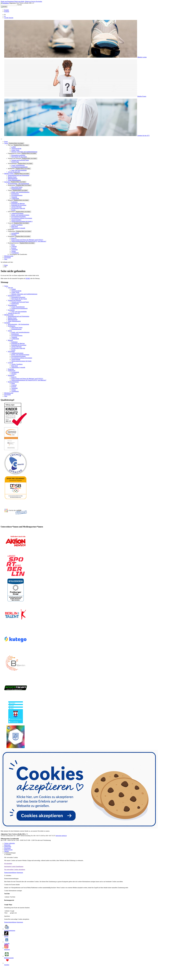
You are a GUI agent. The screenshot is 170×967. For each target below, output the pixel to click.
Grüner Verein (15, 150)
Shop (5, 259)
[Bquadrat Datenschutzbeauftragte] (15, 674)
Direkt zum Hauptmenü (7, 1)
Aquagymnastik (16, 220)
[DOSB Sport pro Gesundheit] (15, 498)
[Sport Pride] (15, 747)
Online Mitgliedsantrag (14, 180)
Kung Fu (13, 238)
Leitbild (13, 147)
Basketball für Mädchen (18, 203)
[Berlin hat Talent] (15, 625)
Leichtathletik (15, 233)
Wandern (13, 234)
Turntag (13, 251)
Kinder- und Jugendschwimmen (20, 215)
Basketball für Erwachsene (18, 205)
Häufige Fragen (141, 96)
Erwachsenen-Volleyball (18, 208)
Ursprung (14, 246)
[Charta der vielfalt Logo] (15, 523)
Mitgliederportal (8, 256)
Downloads (7, 257)
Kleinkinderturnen (16, 188)
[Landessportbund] (15, 576)
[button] (85, 791)
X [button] (7, 854)
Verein (6, 143)
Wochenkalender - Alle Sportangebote (18, 183)
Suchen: (19, 4)
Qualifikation (15, 252)
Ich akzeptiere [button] (8, 863)
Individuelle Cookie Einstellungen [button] (13, 866)
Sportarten (7, 182)
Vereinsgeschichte (16, 148)
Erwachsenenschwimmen (18, 216)
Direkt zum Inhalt (19, 1)
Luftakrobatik (15, 198)
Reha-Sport (14, 226)
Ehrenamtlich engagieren (18, 155)
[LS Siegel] (15, 474)
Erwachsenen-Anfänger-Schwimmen (21, 218)
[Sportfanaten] (15, 698)
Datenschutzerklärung (10, 872)
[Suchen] (4, 7)
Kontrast (6, 11)
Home (6, 141)
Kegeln (13, 210)
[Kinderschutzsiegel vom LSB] (15, 425)
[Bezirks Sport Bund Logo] (15, 723)
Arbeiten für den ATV (143, 135)
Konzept (13, 248)
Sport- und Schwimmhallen (19, 170)
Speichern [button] (7, 916)
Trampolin (14, 197)
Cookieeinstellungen (10, 853)
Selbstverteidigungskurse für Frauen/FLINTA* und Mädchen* (28, 241)
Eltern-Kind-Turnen (16, 187)
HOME (28, 278)
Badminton (14, 202)
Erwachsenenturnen (16, 195)
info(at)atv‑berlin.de (61, 835)
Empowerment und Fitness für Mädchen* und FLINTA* (27, 239)
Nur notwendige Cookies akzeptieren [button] (14, 869)
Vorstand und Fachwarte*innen (20, 160)
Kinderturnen (15, 193)
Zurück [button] (6, 919)
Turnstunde (14, 249)
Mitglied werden (142, 57)
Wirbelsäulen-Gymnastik (18, 228)
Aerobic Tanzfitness (16, 225)
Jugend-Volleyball (16, 206)
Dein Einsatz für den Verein (19, 156)
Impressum (20, 872)
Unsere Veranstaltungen (18, 165)
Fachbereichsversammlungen (19, 167)
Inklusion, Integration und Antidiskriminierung (24, 151)
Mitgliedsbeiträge (12, 178)
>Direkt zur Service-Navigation (33, 1)
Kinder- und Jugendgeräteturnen (20, 192)
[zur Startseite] (5, 3)
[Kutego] (15, 649)
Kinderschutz (15, 162)
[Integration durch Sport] (11, 449)
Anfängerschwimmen (17, 213)
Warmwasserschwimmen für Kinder (21, 221)
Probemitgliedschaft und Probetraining (18, 175)
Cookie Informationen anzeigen (13, 890)
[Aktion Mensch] (15, 552)
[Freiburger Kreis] (15, 601)
